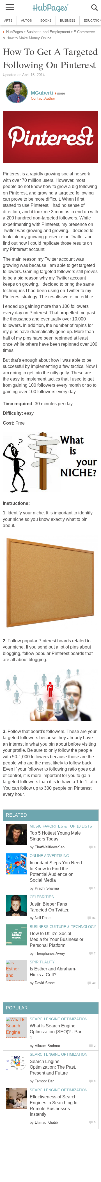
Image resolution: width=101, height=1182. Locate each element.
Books (45, 20)
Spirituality (42, 962)
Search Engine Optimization (58, 1019)
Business (67, 20)
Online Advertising (49, 856)
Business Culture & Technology (63, 927)
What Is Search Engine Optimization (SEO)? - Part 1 (56, 1031)
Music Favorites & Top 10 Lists (61, 826)
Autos (26, 20)
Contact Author (43, 98)
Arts (8, 20)
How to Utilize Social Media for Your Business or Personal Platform (56, 939)
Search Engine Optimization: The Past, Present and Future (53, 1067)
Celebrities (42, 897)
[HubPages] (50, 8)
